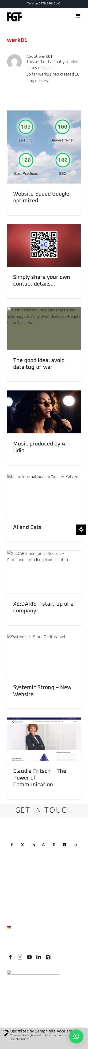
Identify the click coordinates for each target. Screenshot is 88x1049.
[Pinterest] (54, 848)
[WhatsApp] (43, 848)
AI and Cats (27, 527)
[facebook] (10, 957)
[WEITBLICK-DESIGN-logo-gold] (33, 972)
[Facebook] (12, 848)
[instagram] (19, 957)
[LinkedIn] (33, 848)
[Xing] (64, 848)
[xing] (48, 957)
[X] (22, 848)
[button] (76, 1036)
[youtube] (29, 957)
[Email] (75, 848)
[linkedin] (38, 957)
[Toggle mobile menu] (78, 15)
